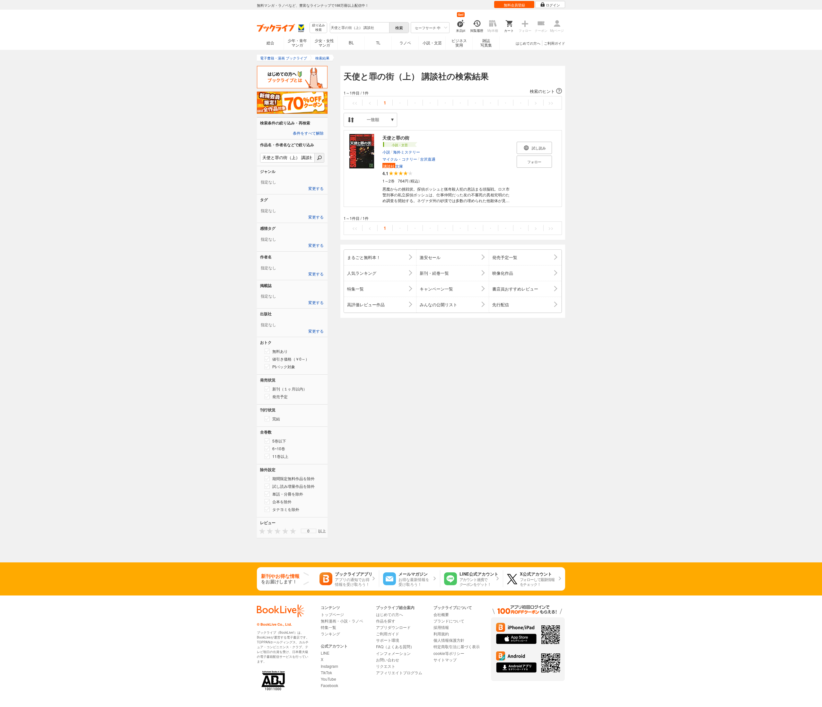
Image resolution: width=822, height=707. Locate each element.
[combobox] (359, 27)
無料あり (280, 351)
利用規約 (441, 633)
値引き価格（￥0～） (290, 359)
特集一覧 (328, 627)
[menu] (308, 531)
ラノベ (405, 42)
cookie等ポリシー (448, 653)
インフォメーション (393, 653)
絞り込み (318, 27)
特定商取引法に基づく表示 (456, 646)
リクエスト (385, 666)
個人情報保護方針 (448, 640)
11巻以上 (280, 456)
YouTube (328, 679)
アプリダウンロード (393, 627)
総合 (270, 42)
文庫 (393, 166)
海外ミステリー (406, 152)
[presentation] (260, 531)
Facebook (329, 685)
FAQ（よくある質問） (395, 646)
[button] (453, 91)
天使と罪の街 (395, 137)
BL (351, 43)
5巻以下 (279, 440)
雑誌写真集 (486, 43)
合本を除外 (282, 501)
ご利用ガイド (554, 43)
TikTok (326, 672)
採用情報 (441, 627)
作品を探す (385, 620)
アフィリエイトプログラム (399, 672)
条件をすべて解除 (308, 133)
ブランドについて (448, 620)
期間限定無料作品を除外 (293, 478)
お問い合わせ (387, 659)
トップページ (332, 614)
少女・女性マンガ (324, 43)
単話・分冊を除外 (287, 494)
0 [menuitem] (308, 531)
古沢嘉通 (427, 159)
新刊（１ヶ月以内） (289, 388)
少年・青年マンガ (297, 43)
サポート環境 (387, 640)
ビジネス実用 (459, 43)
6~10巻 (278, 448)
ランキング (330, 633)
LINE (325, 653)
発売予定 (280, 396)
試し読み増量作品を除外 (293, 486)
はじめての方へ (528, 43)
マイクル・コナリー (399, 159)
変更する (316, 188)
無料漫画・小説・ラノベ (342, 620)
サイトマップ (445, 659)
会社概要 (441, 614)
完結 (276, 418)
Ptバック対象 (283, 366)
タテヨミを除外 (285, 509)
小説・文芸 (432, 42)
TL (378, 42)
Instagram (329, 666)
